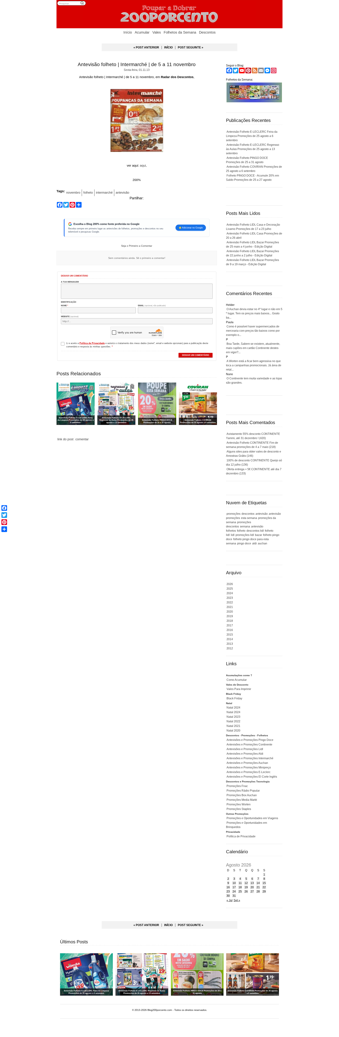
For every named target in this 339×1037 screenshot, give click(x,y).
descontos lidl (255, 530)
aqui (143, 165)
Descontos (207, 32)
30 (228, 895)
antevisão (122, 192)
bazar (258, 534)
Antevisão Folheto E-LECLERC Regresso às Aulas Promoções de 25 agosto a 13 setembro (252, 149)
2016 (230, 629)
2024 (230, 593)
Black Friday (234, 698)
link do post (65, 439)
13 (252, 883)
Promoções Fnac (237, 786)
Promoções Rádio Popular (243, 790)
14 (258, 883)
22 (264, 887)
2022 (230, 602)
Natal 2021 (233, 725)
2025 (230, 588)
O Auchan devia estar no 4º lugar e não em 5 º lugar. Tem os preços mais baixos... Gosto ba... (254, 313)
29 (264, 891)
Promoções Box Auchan (242, 795)
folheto (88, 192)
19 (246, 887)
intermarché (104, 192)
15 (264, 883)
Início (127, 32)
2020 (230, 611)
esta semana (249, 517)
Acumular (142, 32)
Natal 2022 (233, 721)
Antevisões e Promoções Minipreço (249, 767)
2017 (230, 625)
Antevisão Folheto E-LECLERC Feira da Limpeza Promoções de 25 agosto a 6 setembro (251, 136)
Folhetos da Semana (180, 32)
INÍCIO (168, 47)
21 (258, 887)
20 (252, 887)
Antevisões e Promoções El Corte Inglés (252, 776)
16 (228, 887)
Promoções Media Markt (242, 799)
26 (246, 891)
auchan (262, 543)
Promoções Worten (239, 804)
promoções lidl (245, 534)
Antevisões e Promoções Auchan (247, 762)
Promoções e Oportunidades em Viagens (252, 818)
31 (234, 895)
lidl (232, 534)
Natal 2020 (233, 730)
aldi (254, 543)
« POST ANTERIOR (146, 47)
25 (240, 891)
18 (240, 887)
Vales (156, 32)
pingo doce (244, 543)
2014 (230, 639)
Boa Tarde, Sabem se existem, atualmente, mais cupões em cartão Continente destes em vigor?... (253, 348)
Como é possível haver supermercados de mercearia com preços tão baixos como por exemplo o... (253, 330)
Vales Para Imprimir (239, 689)
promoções (233, 513)
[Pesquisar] (82, 3)
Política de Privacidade (241, 836)
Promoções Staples (239, 808)
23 (228, 891)
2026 (230, 584)
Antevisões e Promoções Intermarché (250, 758)
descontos (248, 513)
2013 (230, 643)
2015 (230, 634)
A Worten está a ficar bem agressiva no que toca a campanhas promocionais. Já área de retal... (253, 365)
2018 (230, 620)
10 (234, 883)
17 (234, 887)
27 (252, 891)
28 (258, 891)
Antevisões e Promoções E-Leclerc (248, 772)
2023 (230, 597)
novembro (73, 192)
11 (240, 883)
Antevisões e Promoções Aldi (245, 753)
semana (245, 526)
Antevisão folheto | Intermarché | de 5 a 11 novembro (137, 64)
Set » (237, 900)
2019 (230, 616)
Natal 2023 (233, 716)
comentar (82, 439)
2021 (230, 607)
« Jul (230, 900)
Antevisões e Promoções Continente (249, 744)
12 (246, 883)
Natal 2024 (233, 707)
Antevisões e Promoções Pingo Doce (250, 739)
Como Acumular (237, 679)
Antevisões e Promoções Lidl (245, 749)
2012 (230, 648)
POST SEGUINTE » (190, 47)
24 (234, 891)
